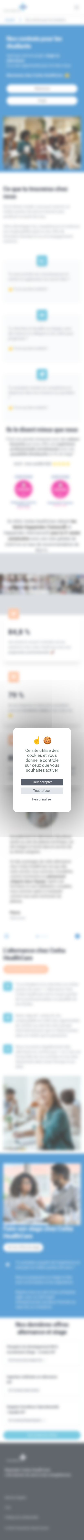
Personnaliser (42, 799)
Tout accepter (42, 782)
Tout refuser (42, 791)
